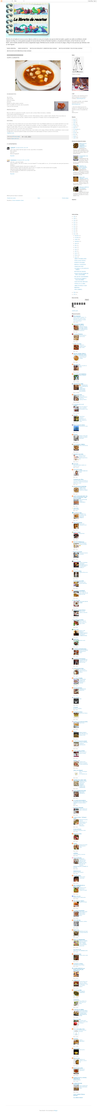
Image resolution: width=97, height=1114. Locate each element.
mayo (76, 249)
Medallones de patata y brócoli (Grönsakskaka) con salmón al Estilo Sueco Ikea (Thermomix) (83, 822)
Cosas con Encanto (77, 858)
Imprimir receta (10, 133)
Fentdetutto (75, 639)
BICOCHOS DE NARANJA (80, 271)
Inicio (39, 198)
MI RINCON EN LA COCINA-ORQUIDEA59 (80, 1078)
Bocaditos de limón (83, 902)
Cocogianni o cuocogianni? (79, 590)
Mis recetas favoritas (77, 522)
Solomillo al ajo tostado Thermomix (83, 582)
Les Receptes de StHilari (78, 1009)
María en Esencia (77, 561)
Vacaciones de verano (83, 426)
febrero (76, 255)
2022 (74, 216)
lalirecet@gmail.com (81, 98)
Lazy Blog (75, 415)
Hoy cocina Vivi (76, 364)
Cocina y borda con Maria (79, 750)
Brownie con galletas (77, 708)
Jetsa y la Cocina (77, 1019)
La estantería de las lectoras (79, 658)
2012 (74, 232)
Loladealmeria (13, 160)
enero (76, 257)
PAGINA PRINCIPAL (11, 48)
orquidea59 (12, 147)
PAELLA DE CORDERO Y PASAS (83, 177)
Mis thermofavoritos (77, 688)
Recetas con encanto (77, 551)
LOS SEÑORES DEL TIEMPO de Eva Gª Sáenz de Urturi (83, 661)
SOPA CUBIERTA (78, 289)
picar (74, 134)
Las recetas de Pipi (77, 990)
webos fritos (76, 508)
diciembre (77, 235)
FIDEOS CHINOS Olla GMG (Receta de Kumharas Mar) (83, 734)
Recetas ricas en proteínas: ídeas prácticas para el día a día (83, 457)
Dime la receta (76, 1058)
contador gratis (75, 310)
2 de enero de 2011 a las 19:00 (23, 160)
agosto (76, 243)
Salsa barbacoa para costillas (78, 965)
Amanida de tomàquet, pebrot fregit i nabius (82, 346)
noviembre (77, 237)
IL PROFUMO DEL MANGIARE (77, 1084)
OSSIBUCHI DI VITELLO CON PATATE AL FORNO (83, 489)
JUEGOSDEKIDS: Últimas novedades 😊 (83, 544)
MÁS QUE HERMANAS (78, 542)
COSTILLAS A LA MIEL (79, 283)
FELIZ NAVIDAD (76, 1080)
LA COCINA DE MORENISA (79, 374)
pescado (74, 132)
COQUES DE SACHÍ (78, 266)
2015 (74, 226)
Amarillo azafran (77, 875)
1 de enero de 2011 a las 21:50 (22, 147)
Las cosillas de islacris (78, 1097)
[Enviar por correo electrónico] (25, 136)
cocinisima (75, 853)
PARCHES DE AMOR (78, 384)
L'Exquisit (75, 707)
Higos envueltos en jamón (83, 366)
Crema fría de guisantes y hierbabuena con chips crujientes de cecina (82, 419)
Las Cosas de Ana (77, 949)
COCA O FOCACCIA (83, 445)
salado (15, 138)
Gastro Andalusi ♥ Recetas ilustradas (79, 1094)
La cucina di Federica (78, 334)
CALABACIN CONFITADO (82, 992)
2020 (74, 218)
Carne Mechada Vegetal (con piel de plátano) (83, 671)
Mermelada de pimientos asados (79, 830)
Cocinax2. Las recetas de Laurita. (80, 721)
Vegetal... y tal (76, 760)
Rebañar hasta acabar (78, 1068)
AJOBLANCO (76, 980)
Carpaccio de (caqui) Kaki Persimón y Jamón (83, 846)
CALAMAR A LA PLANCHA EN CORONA (81, 269)
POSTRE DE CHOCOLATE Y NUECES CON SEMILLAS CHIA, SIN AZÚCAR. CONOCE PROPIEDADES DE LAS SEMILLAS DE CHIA (80, 863)
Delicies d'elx (76, 930)
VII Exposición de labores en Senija (82, 752)
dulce (74, 124)
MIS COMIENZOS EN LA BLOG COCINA (79, 886)
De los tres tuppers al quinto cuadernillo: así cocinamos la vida (83, 408)
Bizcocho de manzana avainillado (83, 553)
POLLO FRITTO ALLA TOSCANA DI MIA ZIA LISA (83, 593)
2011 (74, 234)
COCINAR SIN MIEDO (78, 324)
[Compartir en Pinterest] (30, 136)
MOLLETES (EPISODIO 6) (82, 792)
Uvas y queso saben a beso (79, 1029)
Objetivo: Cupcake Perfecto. (79, 610)
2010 (74, 292)
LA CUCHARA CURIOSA (79, 444)
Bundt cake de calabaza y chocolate (83, 612)
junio (76, 247)
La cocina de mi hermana (78, 910)
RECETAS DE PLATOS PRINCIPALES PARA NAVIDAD (19, 51)
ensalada (75, 126)
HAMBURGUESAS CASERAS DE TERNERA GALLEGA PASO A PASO (80, 803)
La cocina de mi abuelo (78, 619)
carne (74, 122)
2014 (74, 228)
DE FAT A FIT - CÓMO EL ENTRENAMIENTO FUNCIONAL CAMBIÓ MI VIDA (83, 633)
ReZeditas (75, 434)
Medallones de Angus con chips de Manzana (83, 932)
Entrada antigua (65, 198)
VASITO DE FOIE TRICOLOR (80, 281)
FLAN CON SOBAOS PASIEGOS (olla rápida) (83, 651)
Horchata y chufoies (83, 921)
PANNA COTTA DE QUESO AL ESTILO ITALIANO (83, 437)
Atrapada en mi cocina (78, 454)
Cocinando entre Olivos (78, 479)
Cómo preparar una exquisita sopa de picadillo (83, 357)
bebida (74, 120)
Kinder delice (82, 533)
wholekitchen (76, 1000)
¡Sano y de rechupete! (78, 770)
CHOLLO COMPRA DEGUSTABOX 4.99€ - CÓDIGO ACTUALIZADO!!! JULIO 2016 (83, 943)
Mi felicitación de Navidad (82, 1030)
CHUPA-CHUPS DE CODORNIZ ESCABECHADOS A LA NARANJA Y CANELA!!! (83, 565)
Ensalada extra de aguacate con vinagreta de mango (83, 889)
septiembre (77, 241)
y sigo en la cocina (77, 954)
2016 (74, 224)
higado (12, 138)
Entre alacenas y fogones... (79, 901)
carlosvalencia (76, 1048)
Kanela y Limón (76, 532)
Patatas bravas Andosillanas (82, 1069)
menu (74, 127)
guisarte (75, 731)
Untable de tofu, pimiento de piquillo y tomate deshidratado (83, 763)
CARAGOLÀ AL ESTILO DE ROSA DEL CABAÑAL (83, 167)
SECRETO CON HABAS (79, 262)
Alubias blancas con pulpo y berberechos (83, 809)
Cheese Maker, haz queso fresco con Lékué (82, 1002)
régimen (74, 136)
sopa (18, 138)
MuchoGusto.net (77, 871)
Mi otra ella (75, 629)
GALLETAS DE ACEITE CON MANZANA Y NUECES (82, 681)
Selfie (80, 698)
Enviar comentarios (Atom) (18, 200)
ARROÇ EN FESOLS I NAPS (80, 285)
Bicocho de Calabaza (83, 713)
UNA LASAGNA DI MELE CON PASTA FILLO (83, 1087)
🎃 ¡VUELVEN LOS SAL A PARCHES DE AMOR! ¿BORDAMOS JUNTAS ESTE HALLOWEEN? (83, 388)
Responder (12, 155)
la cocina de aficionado (78, 807)
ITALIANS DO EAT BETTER (79, 486)
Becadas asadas (82, 640)
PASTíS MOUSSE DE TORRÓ (83, 602)
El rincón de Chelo (77, 571)
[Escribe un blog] (26, 136)
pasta (74, 131)
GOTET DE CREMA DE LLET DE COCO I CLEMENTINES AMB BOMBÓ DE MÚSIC (83, 1013)
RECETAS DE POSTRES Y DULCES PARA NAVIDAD (70, 48)
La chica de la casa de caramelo (80, 741)
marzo (76, 253)
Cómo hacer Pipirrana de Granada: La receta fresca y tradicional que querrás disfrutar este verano (80, 482)
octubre (76, 239)
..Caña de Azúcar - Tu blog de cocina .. (79, 818)
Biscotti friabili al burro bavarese (82, 336)
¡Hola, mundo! (76, 509)
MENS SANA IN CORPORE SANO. (80, 950)
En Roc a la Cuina (77, 343)
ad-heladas (75, 1038)
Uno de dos (75, 464)
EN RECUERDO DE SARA (83, 471)
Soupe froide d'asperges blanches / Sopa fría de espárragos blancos (83, 397)
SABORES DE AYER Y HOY (79, 780)
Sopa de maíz (81, 722)
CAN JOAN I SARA (77, 469)
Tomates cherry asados (83, 955)
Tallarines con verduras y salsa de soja (82, 1060)
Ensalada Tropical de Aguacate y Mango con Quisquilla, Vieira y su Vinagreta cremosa (83, 984)
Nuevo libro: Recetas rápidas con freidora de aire (79, 465)
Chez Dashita (76, 697)
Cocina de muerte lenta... (78, 668)
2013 (74, 230)
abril (76, 251)
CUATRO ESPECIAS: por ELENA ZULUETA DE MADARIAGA (79, 969)
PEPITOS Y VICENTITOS (80, 264)
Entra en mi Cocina (77, 394)
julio (76, 245)
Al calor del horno (77, 829)
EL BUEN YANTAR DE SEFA (79, 649)
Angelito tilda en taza (83, 572)
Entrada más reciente (11, 198)
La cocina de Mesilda (77, 678)
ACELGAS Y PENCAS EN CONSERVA (84, 187)
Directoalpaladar (77, 316)
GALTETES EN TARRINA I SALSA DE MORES (80, 279)
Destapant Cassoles (77, 833)
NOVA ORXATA (77, 920)
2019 (74, 220)
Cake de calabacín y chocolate (79, 854)
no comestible (76, 129)
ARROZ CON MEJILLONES (80, 258)
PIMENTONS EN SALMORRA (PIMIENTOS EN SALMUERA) (82, 145)
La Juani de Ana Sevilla (78, 581)
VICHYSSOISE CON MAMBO (83, 156)
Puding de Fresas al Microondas (79, 897)
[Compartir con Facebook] (29, 136)
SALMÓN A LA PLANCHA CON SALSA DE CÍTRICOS (82, 515)
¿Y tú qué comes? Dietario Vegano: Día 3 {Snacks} (83, 1022)
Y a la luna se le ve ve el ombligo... (78, 405)
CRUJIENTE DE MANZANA (82, 689)
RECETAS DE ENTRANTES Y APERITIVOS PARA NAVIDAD (43, 48)
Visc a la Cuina (76, 600)
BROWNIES (76, 287)
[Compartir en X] (27, 136)
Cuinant (75, 843)
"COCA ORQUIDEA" (82, 1040)
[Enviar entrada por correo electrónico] (22, 136)
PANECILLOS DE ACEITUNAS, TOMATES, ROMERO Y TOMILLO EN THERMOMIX (82, 784)
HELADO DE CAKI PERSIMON (81, 276)
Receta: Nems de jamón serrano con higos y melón (82, 622)
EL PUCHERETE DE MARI (79, 790)
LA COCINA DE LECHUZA (79, 800)
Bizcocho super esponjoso (78, 872)
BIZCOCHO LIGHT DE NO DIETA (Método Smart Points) (83, 913)
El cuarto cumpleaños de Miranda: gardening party (83, 743)
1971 (74, 294)
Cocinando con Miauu (78, 963)
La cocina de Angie (77, 512)
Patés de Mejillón (82, 375)
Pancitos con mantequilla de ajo (82, 524)
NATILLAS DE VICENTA (80, 260)
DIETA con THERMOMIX (79, 939)
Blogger (55, 1110)
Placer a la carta (76, 896)
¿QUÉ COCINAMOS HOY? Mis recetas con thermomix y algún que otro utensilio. (80, 497)
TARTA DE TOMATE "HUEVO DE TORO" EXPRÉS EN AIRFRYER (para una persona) (83, 328)
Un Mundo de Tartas (77, 712)
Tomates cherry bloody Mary (82, 877)
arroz (74, 119)
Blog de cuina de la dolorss (79, 425)
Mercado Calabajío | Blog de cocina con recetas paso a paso (79, 354)
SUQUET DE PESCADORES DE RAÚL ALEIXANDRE (81, 274)
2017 (74, 222)
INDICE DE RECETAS (23, 48)
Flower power (82, 1049)
